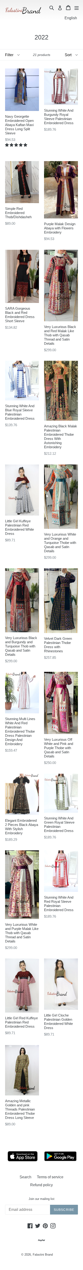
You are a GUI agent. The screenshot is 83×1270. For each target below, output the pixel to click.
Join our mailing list (41, 1199)
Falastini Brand (43, 1254)
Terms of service (50, 1177)
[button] (16, 145)
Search (25, 1177)
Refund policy (41, 1185)
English (71, 18)
